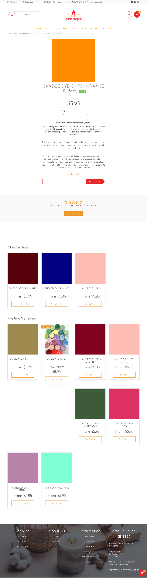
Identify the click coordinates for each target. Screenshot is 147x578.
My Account (22, 537)
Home (38, 28)
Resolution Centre (22, 547)
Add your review (73, 213)
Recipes (84, 28)
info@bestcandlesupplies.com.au (122, 543)
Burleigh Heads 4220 (94, 2)
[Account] (129, 17)
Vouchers (94, 28)
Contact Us (106, 28)
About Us (56, 537)
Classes (74, 28)
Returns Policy (89, 547)
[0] (142, 575)
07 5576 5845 (115, 546)
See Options (22, 303)
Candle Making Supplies (54, 28)
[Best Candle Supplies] (73, 14)
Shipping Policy (89, 562)
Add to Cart (95, 181)
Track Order (22, 542)
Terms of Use (89, 537)
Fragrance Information (89, 557)
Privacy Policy (89, 542)
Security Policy (89, 552)
